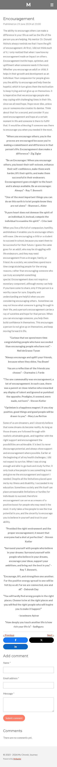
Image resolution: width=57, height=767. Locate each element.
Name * (7, 662)
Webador (17, 759)
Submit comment (14, 718)
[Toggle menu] (51, 5)
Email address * (11, 678)
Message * (8, 693)
